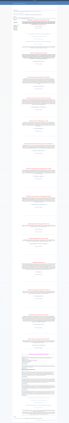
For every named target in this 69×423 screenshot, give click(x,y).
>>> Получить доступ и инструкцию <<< (38, 345)
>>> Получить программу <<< (38, 128)
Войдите (18, 13)
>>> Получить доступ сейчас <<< (39, 86)
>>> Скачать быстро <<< (38, 229)
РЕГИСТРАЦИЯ (24, 363)
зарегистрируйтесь (22, 13)
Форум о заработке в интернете (18, 14)
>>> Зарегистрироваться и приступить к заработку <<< (38, 243)
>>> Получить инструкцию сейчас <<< (38, 150)
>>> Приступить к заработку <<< (38, 176)
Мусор (23, 14)
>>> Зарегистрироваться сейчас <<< (38, 61)
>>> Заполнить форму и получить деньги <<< (38, 204)
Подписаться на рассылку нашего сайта (38, 407)
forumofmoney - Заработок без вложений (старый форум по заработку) (38, 36)
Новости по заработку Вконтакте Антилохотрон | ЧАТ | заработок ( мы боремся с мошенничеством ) (39, 397)
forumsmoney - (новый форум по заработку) (38, 402)
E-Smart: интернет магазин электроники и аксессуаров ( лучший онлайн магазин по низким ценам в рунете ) (38, 41)
